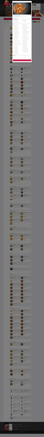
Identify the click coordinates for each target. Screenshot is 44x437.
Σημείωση (14, 55)
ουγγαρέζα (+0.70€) (25, 43)
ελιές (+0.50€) (24, 29)
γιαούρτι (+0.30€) (25, 44)
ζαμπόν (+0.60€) (16, 34)
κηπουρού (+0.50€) (25, 41)
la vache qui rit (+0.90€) (16, 32)
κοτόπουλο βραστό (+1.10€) (26, 33)
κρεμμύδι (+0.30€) (25, 30)
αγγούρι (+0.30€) (16, 47)
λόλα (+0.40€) (15, 49)
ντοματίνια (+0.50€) (16, 50)
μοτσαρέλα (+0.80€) (16, 33)
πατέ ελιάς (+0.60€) (25, 45)
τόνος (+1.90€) (15, 45)
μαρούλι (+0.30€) (16, 48)
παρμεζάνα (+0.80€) (16, 28)
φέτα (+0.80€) (15, 30)
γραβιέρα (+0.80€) (16, 29)
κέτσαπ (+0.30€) (24, 46)
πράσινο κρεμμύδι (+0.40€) (26, 32)
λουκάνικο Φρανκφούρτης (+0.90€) (17, 41)
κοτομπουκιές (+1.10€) (25, 34)
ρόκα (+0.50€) (15, 51)
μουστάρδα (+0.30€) (25, 47)
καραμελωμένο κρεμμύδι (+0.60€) (26, 31)
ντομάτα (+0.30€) (16, 46)
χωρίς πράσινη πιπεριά (16, 22)
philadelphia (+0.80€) (16, 31)
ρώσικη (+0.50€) (24, 42)
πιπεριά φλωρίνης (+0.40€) (26, 28)
